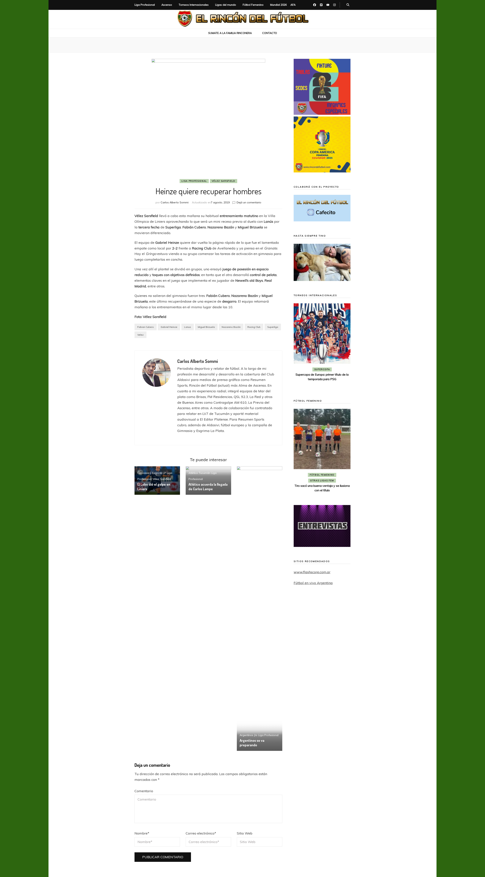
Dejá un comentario (249, 202)
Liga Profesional (145, 4)
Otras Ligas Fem (322, 480)
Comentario (144, 791)
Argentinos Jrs (248, 735)
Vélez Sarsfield (223, 181)
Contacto (269, 33)
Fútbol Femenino (253, 4)
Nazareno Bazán (231, 327)
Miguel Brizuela (206, 327)
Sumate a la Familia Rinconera (230, 33)
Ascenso (166, 4)
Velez (140, 334)
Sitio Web (244, 833)
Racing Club (253, 327)
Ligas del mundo (225, 4)
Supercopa (322, 369)
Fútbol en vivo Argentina (313, 583)
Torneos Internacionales (194, 4)
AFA (293, 4)
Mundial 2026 (278, 4)
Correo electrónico (201, 833)
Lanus (187, 327)
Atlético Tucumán (199, 473)
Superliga (272, 327)
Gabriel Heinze (169, 327)
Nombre (142, 833)
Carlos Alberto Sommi (175, 202)
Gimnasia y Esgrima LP (151, 473)
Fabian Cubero (145, 327)
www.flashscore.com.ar (312, 572)
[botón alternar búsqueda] (348, 5)
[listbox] (322, 345)
